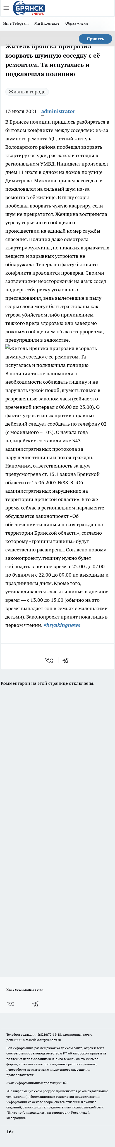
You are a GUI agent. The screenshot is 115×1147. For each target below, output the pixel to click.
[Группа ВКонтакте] (10, 1003)
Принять (95, 38)
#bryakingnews (61, 625)
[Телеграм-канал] (36, 1003)
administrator (58, 111)
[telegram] (67, 660)
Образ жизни (76, 23)
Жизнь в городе (27, 91)
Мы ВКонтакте (47, 23)
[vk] (50, 660)
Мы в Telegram (16, 23)
